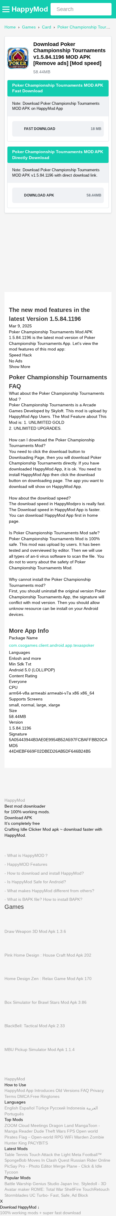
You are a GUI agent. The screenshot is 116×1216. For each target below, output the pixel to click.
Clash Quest (57, 1160)
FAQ (85, 1090)
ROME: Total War (47, 1189)
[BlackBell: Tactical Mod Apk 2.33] (13, 1014)
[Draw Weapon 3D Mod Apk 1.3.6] (13, 919)
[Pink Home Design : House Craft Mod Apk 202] (13, 943)
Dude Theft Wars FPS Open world (66, 1131)
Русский (57, 1108)
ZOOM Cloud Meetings (26, 1125)
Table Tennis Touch (22, 1154)
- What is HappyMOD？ (26, 855)
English (11, 1108)
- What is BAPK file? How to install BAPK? (43, 899)
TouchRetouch (95, 1189)
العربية (92, 1108)
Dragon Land (61, 1125)
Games (29, 27)
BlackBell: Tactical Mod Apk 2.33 (34, 1025)
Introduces (44, 1090)
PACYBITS (38, 1143)
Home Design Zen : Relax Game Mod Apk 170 (48, 978)
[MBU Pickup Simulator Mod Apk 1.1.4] (13, 1037)
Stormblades (16, 1195)
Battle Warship (18, 1183)
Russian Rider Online (90, 1160)
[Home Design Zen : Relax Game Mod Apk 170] (13, 966)
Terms (10, 1096)
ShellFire (73, 1189)
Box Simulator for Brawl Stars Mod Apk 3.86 (45, 1002)
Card (46, 27)
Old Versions (67, 1090)
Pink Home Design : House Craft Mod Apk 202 (47, 954)
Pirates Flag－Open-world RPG (33, 1137)
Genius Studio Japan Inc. (56, 1183)
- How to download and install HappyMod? (44, 873)
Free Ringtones (44, 1096)
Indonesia (76, 1108)
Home (10, 27)
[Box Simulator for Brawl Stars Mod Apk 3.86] (13, 990)
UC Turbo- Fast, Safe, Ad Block (58, 1195)
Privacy (97, 1090)
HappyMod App (18, 1090)
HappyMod (30, 9)
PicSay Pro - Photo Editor (28, 1166)
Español (27, 1108)
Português (14, 1114)
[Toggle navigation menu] (6, 9)
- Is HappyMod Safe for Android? (35, 881)
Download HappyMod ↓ (20, 1207)
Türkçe (42, 1108)
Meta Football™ (87, 1154)
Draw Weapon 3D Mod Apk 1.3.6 (35, 931)
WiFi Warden (77, 1137)
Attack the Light (55, 1154)
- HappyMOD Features (25, 864)
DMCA (23, 1096)
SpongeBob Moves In (24, 1160)
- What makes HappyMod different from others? (49, 890)
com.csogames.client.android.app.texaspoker (51, 645)
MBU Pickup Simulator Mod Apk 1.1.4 (39, 1049)
